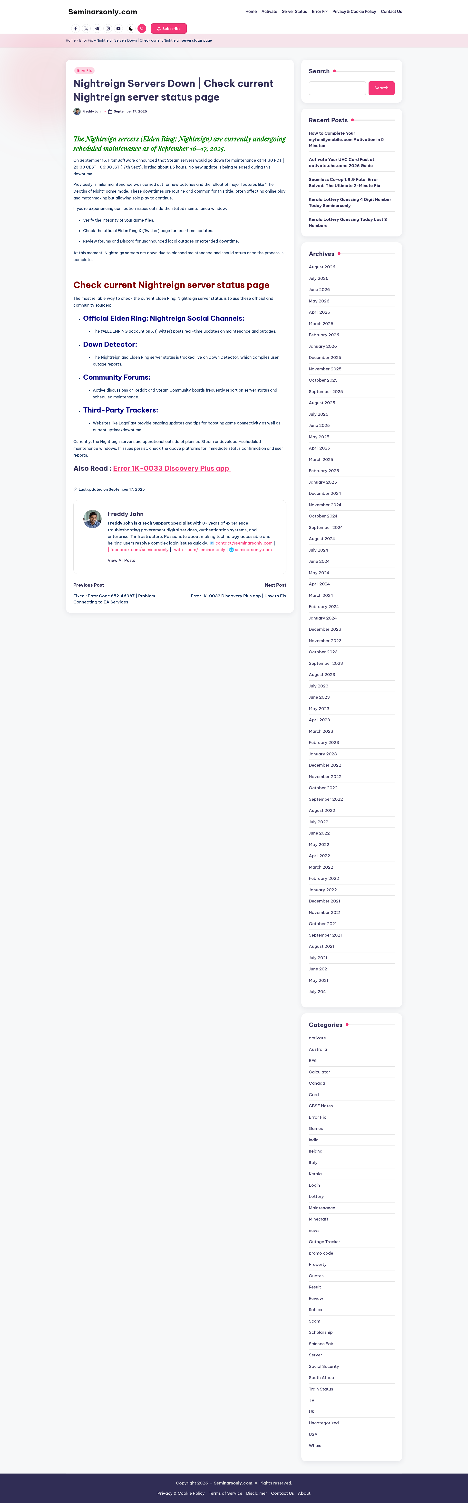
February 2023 (324, 742)
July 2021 (318, 957)
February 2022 (324, 878)
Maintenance (322, 1208)
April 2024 (319, 584)
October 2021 (323, 923)
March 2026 (321, 323)
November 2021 (325, 912)
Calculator (319, 1072)
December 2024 (325, 493)
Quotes (316, 1275)
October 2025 (323, 380)
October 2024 (323, 516)
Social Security (324, 1366)
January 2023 (323, 754)
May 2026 (319, 301)
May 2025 (319, 437)
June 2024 (319, 561)
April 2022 (319, 855)
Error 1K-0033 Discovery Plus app (172, 468)
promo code (321, 1253)
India (314, 1140)
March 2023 (321, 731)
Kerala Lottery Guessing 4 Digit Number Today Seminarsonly (350, 202)
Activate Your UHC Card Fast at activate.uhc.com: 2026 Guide (341, 163)
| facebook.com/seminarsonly (138, 549)
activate (317, 1038)
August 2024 (322, 538)
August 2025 (322, 402)
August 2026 (322, 267)
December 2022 (325, 765)
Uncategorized (324, 1423)
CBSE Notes (321, 1105)
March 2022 (321, 867)
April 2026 (319, 312)
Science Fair (321, 1343)
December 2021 (324, 901)
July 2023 (318, 686)
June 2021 (319, 969)
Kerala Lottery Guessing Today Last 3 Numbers (348, 222)
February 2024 (324, 606)
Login (314, 1185)
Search (319, 71)
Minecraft (318, 1219)
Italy (313, 1162)
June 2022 (319, 833)
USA (313, 1434)
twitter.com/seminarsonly (198, 549)
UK (312, 1411)
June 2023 (319, 697)
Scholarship (321, 1332)
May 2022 (319, 844)
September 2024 (326, 527)
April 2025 (319, 448)
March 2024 (321, 595)
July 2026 (319, 278)
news (314, 1230)
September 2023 (326, 663)
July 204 (317, 991)
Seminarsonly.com (102, 11)
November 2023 (325, 640)
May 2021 (318, 980)
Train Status (321, 1389)
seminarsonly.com (253, 549)
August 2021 (321, 946)
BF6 (313, 1060)
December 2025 (325, 357)
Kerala (315, 1173)
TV (311, 1400)
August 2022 (322, 810)
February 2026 (324, 335)
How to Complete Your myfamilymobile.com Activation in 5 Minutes (346, 139)
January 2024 (323, 618)
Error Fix (86, 40)
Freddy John (126, 513)
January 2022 (323, 889)
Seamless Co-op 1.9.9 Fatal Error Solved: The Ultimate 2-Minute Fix (344, 182)
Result (315, 1287)
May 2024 (319, 572)
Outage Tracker (324, 1241)
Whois (315, 1445)
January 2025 (323, 482)
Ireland (315, 1151)
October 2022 (323, 787)
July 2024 (318, 550)
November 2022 (325, 776)
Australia (318, 1049)
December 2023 (325, 629)
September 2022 (326, 799)
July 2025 (318, 414)
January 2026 (323, 346)
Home (71, 40)
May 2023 (319, 708)
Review (316, 1298)
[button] (169, 28)
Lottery (316, 1196)
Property (318, 1264)
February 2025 (324, 470)
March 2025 (321, 459)
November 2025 (325, 369)
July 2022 (318, 822)
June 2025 (319, 425)
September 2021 (325, 935)
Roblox (315, 1309)
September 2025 (326, 391)
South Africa (321, 1377)
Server (315, 1355)
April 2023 (319, 720)
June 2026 (319, 289)
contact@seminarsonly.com (244, 543)
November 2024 (325, 504)
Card (314, 1094)
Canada (317, 1083)
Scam (314, 1321)
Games (316, 1128)
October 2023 (323, 652)
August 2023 (322, 674)
